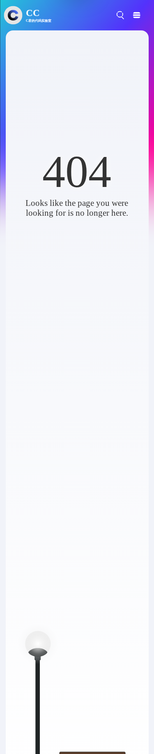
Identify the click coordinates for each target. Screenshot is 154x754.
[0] (132, 15)
